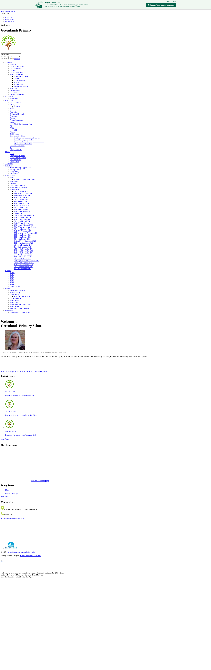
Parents (7, 289)
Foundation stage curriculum (24, 140)
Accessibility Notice (28, 552)
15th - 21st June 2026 (21, 197)
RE (11, 148)
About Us (8, 62)
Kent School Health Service (19, 308)
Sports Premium (19, 80)
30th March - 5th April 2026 (24, 215)
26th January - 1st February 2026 (25, 233)
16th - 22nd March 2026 (22, 219)
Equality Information (17, 94)
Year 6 (12, 285)
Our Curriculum (15, 102)
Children (8, 271)
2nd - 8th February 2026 (22, 231)
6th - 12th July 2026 (21, 191)
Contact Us (9, 310)
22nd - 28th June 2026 (22, 195)
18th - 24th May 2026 (21, 203)
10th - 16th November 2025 (23, 253)
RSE (15, 130)
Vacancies (13, 88)
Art (11, 110)
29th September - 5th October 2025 (26, 261)
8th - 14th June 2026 (21, 199)
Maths (12, 108)
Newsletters (14, 181)
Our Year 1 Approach (17, 146)
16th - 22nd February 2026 (23, 225)
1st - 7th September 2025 (22, 269)
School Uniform (15, 302)
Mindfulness (14, 173)
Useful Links (14, 162)
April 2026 (18, 213)
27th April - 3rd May (21, 209)
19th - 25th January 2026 (22, 235)
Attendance (9, 164)
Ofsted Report (10, 19)
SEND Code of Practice (18, 158)
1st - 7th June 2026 (20, 201)
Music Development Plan (23, 124)
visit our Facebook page (40, 481)
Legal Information (14, 552)
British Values (14, 134)
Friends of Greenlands (17, 290)
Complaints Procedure (17, 156)
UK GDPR (14, 92)
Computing (13, 112)
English (12, 104)
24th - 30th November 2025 (23, 249)
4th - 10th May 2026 (21, 207)
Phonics (17, 106)
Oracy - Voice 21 (16, 150)
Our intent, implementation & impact (26, 138)
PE (11, 126)
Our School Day (15, 298)
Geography (13, 116)
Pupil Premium (19, 84)
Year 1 (12, 275)
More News (5, 439)
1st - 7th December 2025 (22, 247)
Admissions (9, 96)
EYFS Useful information (23, 144)
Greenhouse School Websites (30, 556)
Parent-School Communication (20, 312)
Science (12, 132)
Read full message (7, 371)
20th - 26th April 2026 (22, 211)
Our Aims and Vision (17, 66)
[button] (10, 25)
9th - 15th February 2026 (22, 229)
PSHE (12, 128)
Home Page (9, 17)
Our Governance (15, 68)
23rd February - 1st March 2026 (25, 227)
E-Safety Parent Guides (22, 296)
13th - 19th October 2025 (23, 257)
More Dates (5, 496)
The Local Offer (15, 160)
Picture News (14, 189)
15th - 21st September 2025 (23, 265)
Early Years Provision (17, 136)
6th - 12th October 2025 (22, 259)
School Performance (21, 76)
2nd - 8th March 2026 (21, 223)
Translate (17, 59)
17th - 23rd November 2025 (24, 251)
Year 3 (12, 279)
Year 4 (12, 281)
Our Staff (13, 70)
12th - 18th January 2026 (22, 237)
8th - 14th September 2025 (23, 267)
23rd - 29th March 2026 (22, 217)
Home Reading (15, 292)
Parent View (9, 21)
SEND (7, 152)
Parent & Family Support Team (20, 168)
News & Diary (10, 175)
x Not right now (170, 1)
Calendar (13, 183)
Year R (12, 273)
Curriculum (9, 100)
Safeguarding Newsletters (18, 187)
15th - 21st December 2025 (23, 243)
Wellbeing (8, 166)
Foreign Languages (16, 120)
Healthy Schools (15, 170)
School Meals (14, 300)
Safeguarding (14, 172)
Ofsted (16, 78)
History (12, 118)
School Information (16, 74)
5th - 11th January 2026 (22, 239)
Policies (16, 82)
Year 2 (12, 277)
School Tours (14, 306)
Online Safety (14, 294)
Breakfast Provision (21, 86)
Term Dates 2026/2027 (18, 185)
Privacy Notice (15, 90)
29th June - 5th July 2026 (23, 193)
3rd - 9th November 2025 (23, 255)
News (12, 177)
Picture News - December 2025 (25, 241)
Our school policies (40, 371)
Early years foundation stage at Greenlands (29, 142)
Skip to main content (8, 11)
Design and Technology (18, 114)
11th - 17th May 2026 (21, 205)
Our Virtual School (16, 72)
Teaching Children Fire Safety (24, 179)
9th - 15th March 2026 (22, 221)
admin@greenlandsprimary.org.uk (13, 518)
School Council (15, 287)
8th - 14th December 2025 (23, 245)
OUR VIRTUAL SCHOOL (24, 371)
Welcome (13, 64)
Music (12, 122)
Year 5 (12, 283)
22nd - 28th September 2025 (24, 263)
